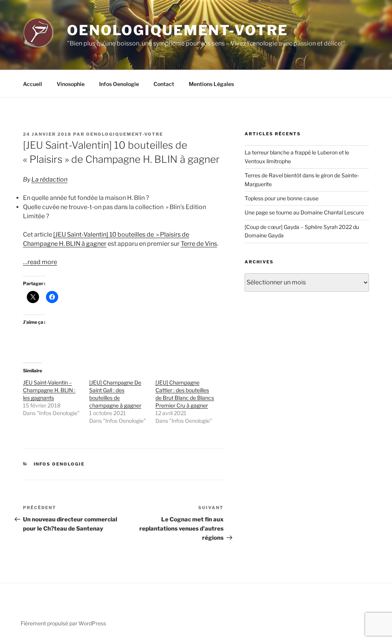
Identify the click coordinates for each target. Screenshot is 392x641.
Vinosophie (71, 84)
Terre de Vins (199, 243)
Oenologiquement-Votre (177, 30)
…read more (40, 262)
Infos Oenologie (119, 84)
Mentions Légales (211, 84)
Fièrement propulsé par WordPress (63, 623)
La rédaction (49, 179)
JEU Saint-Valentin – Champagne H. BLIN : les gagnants (49, 390)
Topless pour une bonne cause (281, 198)
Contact (164, 84)
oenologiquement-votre (124, 134)
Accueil (32, 84)
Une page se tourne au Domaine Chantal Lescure (304, 212)
